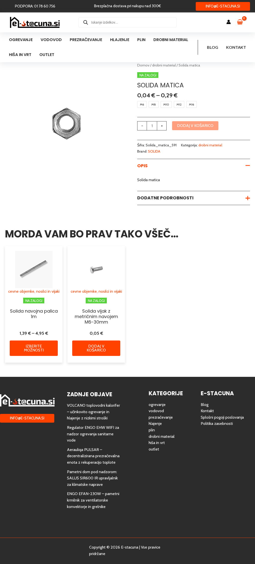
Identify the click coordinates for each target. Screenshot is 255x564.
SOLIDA (154, 151)
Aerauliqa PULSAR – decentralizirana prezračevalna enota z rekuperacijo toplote (93, 456)
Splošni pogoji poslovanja (222, 417)
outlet (154, 449)
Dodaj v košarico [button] (96, 348)
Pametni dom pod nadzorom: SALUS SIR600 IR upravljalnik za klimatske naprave (92, 478)
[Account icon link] (228, 22)
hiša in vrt (157, 442)
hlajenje (155, 423)
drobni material (164, 65)
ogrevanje (157, 404)
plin (152, 430)
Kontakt (236, 47)
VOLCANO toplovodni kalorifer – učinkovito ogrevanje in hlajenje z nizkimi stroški (93, 411)
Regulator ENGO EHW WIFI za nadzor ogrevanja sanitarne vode (93, 434)
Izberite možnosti (34, 348)
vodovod (156, 410)
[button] (35, 6)
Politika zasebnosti (217, 423)
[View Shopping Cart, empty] (242, 22)
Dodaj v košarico (195, 125)
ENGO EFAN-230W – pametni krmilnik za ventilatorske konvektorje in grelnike (93, 500)
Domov (143, 65)
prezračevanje (161, 417)
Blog (212, 47)
